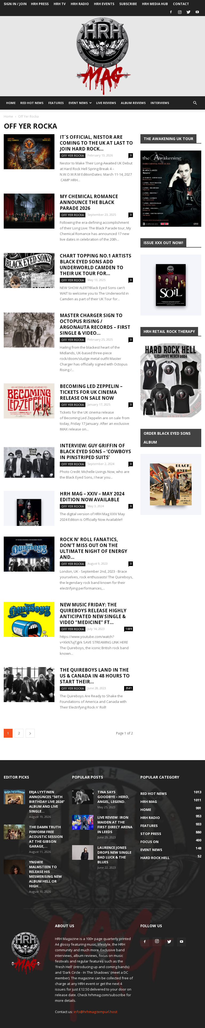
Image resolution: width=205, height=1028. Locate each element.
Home (10, 103)
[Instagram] (180, 12)
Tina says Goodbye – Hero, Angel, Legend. (113, 797)
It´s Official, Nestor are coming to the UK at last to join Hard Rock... (96, 143)
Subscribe (128, 4)
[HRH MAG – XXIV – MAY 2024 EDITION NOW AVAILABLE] (29, 508)
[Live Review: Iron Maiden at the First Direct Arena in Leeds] (82, 822)
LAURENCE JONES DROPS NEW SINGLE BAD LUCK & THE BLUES (114, 854)
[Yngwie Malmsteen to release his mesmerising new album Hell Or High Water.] (14, 867)
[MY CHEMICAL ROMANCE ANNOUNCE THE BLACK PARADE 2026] (29, 211)
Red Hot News (32, 103)
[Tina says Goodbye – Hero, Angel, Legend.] (82, 797)
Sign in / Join (15, 4)
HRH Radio (80, 4)
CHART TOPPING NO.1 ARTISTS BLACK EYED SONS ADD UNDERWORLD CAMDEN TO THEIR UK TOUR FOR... (95, 264)
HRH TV (60, 4)
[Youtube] (197, 12)
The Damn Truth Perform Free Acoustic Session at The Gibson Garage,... (46, 837)
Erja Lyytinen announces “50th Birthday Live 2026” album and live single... (47, 802)
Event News (78, 103)
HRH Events (104, 4)
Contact (181, 4)
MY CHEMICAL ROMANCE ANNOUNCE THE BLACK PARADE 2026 (89, 202)
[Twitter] (188, 12)
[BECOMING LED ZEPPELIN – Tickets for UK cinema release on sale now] (29, 400)
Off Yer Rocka (72, 155)
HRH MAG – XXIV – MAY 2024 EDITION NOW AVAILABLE (92, 497)
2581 (128, 688)
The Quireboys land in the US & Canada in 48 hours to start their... (95, 676)
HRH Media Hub (155, 4)
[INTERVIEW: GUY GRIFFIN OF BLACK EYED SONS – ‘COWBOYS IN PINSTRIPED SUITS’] (29, 460)
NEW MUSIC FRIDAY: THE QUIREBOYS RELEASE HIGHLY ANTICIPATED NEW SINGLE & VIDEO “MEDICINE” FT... (93, 613)
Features (56, 103)
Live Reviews (106, 103)
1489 (128, 629)
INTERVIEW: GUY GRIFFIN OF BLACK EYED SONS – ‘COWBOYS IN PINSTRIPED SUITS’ (95, 451)
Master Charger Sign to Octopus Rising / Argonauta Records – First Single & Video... (95, 324)
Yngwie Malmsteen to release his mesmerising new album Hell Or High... (45, 874)
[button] (194, 103)
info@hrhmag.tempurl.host (95, 1011)
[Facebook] (171, 12)
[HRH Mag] (102, 56)
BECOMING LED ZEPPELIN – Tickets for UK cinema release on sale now (91, 392)
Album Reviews (133, 103)
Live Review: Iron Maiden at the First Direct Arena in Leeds (114, 824)
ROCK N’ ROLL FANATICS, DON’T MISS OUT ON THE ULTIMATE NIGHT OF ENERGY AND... (93, 548)
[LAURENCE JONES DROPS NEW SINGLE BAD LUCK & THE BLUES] (82, 852)
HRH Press (40, 4)
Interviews (160, 103)
